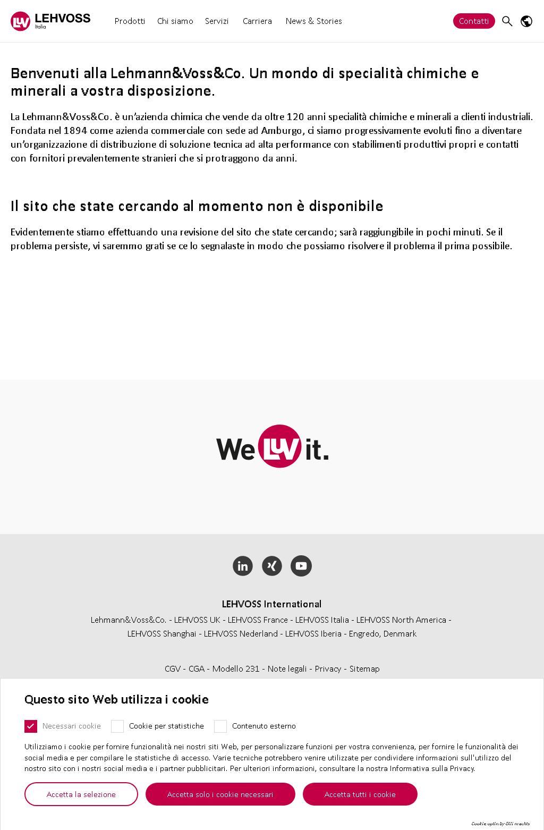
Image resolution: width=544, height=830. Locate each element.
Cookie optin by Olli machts (500, 823)
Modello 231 (237, 668)
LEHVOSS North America (401, 619)
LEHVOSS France (258, 619)
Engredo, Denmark (383, 633)
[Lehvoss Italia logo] (50, 21)
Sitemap (365, 668)
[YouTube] (301, 566)
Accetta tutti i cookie (360, 794)
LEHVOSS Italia (322, 619)
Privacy (329, 668)
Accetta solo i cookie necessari (220, 794)
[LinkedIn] (243, 566)
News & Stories (314, 20)
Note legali (288, 668)
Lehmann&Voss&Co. (129, 619)
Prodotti (130, 20)
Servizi (217, 20)
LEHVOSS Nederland (241, 633)
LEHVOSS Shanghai (162, 633)
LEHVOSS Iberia (313, 633)
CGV (174, 668)
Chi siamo (175, 20)
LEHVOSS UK (197, 619)
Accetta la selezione (81, 794)
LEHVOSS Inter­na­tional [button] (272, 603)
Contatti (474, 20)
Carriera (257, 21)
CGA (198, 668)
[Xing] (272, 566)
